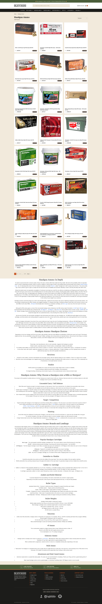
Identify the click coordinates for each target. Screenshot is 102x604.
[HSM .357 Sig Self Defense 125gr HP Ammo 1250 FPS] (76, 65)
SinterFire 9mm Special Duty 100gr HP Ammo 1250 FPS (75, 47)
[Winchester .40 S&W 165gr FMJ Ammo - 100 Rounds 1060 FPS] (51, 29)
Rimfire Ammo (47, 10)
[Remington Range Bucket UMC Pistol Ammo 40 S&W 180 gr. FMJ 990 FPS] (26, 95)
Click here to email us (77, 567)
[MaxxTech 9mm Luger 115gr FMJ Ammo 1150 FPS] (26, 65)
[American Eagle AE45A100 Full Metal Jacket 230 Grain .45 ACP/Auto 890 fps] (26, 248)
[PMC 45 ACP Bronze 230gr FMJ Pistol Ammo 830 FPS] (51, 62)
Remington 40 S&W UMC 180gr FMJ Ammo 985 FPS (25, 171)
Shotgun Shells (56, 10)
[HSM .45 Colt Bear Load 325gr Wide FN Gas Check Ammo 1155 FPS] (76, 185)
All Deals (22, 10)
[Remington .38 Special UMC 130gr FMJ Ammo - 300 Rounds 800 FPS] (51, 156)
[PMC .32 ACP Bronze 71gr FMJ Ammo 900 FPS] (26, 30)
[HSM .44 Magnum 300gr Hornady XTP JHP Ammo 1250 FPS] (26, 215)
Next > (28, 273)
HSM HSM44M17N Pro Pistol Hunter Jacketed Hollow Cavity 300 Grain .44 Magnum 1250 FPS (50, 234)
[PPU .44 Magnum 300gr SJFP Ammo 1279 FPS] (76, 215)
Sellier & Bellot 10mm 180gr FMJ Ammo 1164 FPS (24, 140)
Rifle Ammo (28, 10)
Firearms (77, 10)
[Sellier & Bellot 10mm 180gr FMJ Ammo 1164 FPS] (26, 122)
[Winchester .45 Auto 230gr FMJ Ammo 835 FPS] (76, 154)
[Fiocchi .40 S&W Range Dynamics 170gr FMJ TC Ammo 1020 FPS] (51, 189)
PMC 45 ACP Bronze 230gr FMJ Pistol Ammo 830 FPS (50, 78)
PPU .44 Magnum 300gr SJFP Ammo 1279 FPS (74, 233)
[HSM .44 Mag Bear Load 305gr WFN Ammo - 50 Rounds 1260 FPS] (51, 251)
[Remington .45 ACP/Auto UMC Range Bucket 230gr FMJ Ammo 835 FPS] (51, 95)
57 (25, 273)
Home (15, 13)
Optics (63, 10)
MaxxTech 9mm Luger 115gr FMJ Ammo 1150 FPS (24, 78)
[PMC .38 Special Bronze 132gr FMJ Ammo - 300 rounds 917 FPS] (76, 95)
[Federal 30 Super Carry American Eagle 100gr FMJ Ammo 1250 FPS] (76, 245)
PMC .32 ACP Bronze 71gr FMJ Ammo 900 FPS (24, 47)
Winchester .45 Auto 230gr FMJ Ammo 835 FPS (74, 171)
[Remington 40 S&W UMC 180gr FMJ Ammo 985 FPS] (26, 157)
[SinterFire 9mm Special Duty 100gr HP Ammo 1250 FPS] (76, 34)
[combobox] (52, 5)
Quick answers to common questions (53, 567)
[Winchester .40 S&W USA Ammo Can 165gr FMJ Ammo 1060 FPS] (76, 124)
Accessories (70, 10)
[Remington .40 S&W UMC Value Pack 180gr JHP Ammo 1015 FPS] (26, 185)
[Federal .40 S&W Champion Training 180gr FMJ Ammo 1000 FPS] (51, 127)
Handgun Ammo (37, 10)
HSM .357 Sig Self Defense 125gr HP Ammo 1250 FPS (75, 78)
